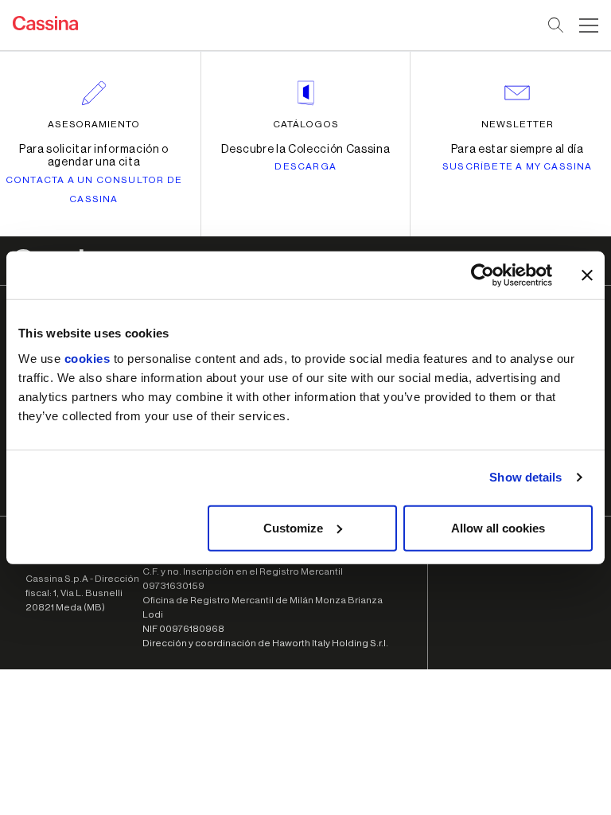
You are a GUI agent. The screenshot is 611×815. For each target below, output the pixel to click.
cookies (87, 358)
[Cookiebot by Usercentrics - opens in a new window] (482, 275)
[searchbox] (556, 25)
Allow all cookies (498, 527)
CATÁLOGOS (306, 124)
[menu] (588, 25)
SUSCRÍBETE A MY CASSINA (517, 166)
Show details (525, 477)
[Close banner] (587, 275)
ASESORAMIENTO (94, 124)
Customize (293, 527)
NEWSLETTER (517, 124)
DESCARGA (305, 166)
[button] (586, 25)
